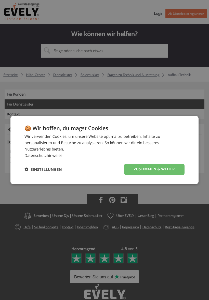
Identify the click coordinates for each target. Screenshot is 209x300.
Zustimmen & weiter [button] (154, 169)
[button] (43, 169)
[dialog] (104, 150)
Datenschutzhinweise (43, 155)
